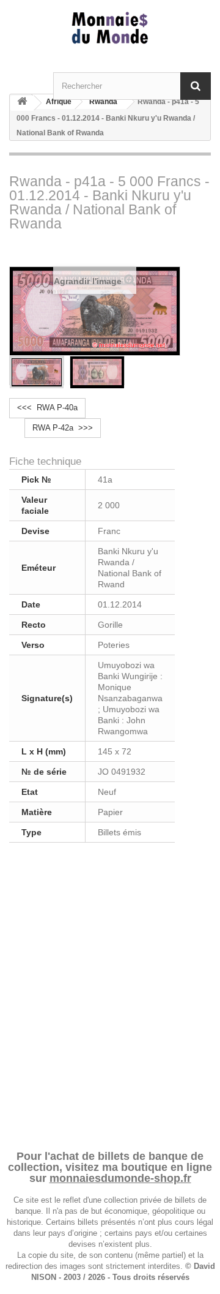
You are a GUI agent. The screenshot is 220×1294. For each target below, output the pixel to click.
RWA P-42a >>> (62, 427)
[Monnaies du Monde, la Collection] (110, 28)
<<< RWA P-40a (47, 407)
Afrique (59, 101)
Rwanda (103, 101)
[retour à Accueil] (22, 103)
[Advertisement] (110, 994)
